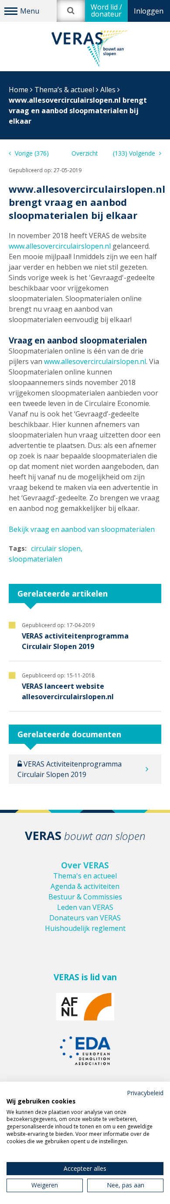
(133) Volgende (135, 153)
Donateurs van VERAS (85, 918)
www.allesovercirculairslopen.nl (60, 246)
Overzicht (84, 153)
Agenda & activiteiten (85, 886)
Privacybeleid (145, 1093)
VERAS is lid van (85, 977)
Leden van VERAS (85, 907)
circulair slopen (56, 548)
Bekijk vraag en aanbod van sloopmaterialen (82, 529)
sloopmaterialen (35, 559)
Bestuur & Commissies (85, 897)
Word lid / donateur (106, 10)
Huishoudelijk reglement (85, 928)
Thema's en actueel (85, 876)
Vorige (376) (31, 153)
